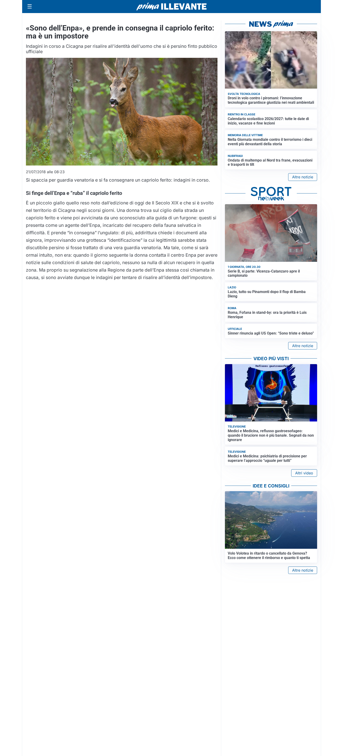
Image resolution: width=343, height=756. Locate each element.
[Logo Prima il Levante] (171, 6)
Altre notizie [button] (302, 177)
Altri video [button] (304, 473)
